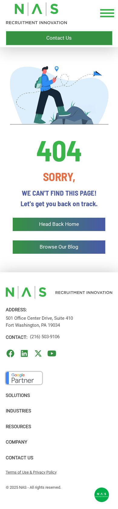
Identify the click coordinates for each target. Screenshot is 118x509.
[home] (36, 13)
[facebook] (10, 353)
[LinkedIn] (24, 353)
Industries (18, 411)
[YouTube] (52, 353)
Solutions (18, 395)
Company (16, 442)
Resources (18, 426)
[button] (106, 13)
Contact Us (19, 458)
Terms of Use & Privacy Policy (31, 472)
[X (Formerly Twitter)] (38, 353)
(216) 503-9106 (45, 336)
